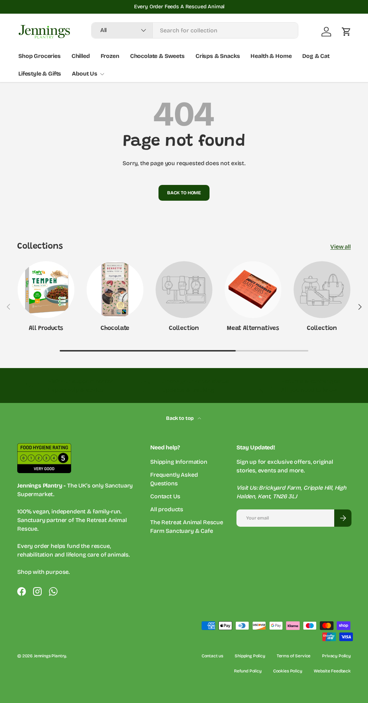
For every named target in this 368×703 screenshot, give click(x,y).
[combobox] (195, 30)
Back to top (180, 418)
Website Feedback (332, 670)
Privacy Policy (336, 655)
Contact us (212, 655)
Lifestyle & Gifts (39, 73)
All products (166, 509)
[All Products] (46, 289)
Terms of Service (293, 655)
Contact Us (165, 496)
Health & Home (270, 56)
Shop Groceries (39, 56)
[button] (346, 32)
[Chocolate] (115, 289)
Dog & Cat (316, 56)
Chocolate (115, 328)
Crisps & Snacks (218, 56)
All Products (46, 328)
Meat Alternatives (253, 328)
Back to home (184, 192)
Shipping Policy (250, 655)
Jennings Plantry (50, 655)
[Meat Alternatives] (253, 289)
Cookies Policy (287, 670)
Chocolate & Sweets (157, 56)
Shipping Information (178, 461)
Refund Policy (248, 670)
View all (340, 246)
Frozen (110, 56)
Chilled (81, 56)
